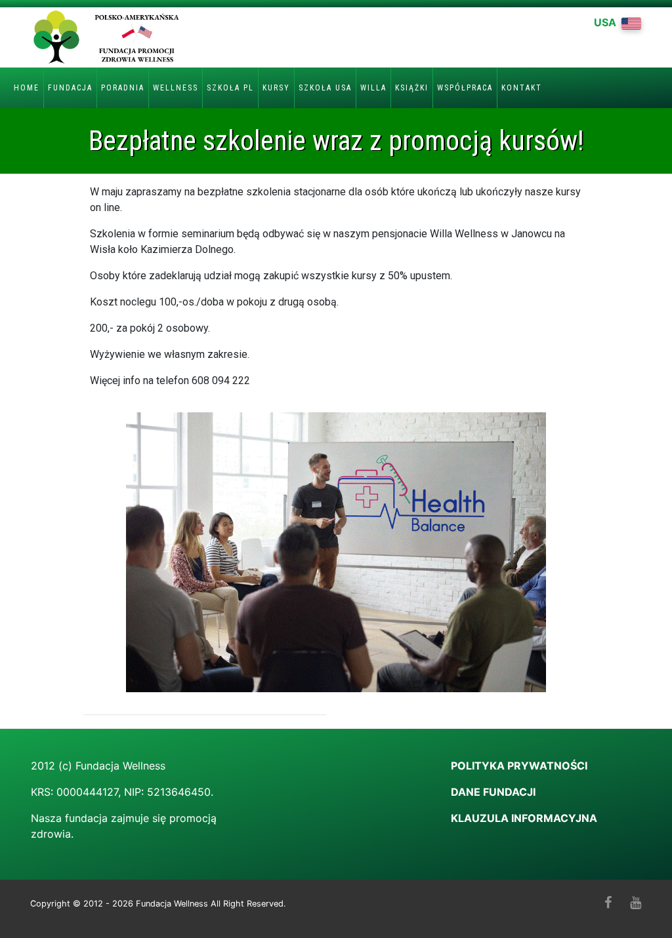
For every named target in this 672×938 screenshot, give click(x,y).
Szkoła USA (325, 87)
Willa (373, 87)
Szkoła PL (230, 87)
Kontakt (521, 87)
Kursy (276, 87)
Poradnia (122, 87)
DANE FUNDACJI (493, 791)
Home (26, 87)
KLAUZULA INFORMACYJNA (524, 818)
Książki (412, 87)
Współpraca (465, 87)
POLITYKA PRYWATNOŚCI (520, 765)
